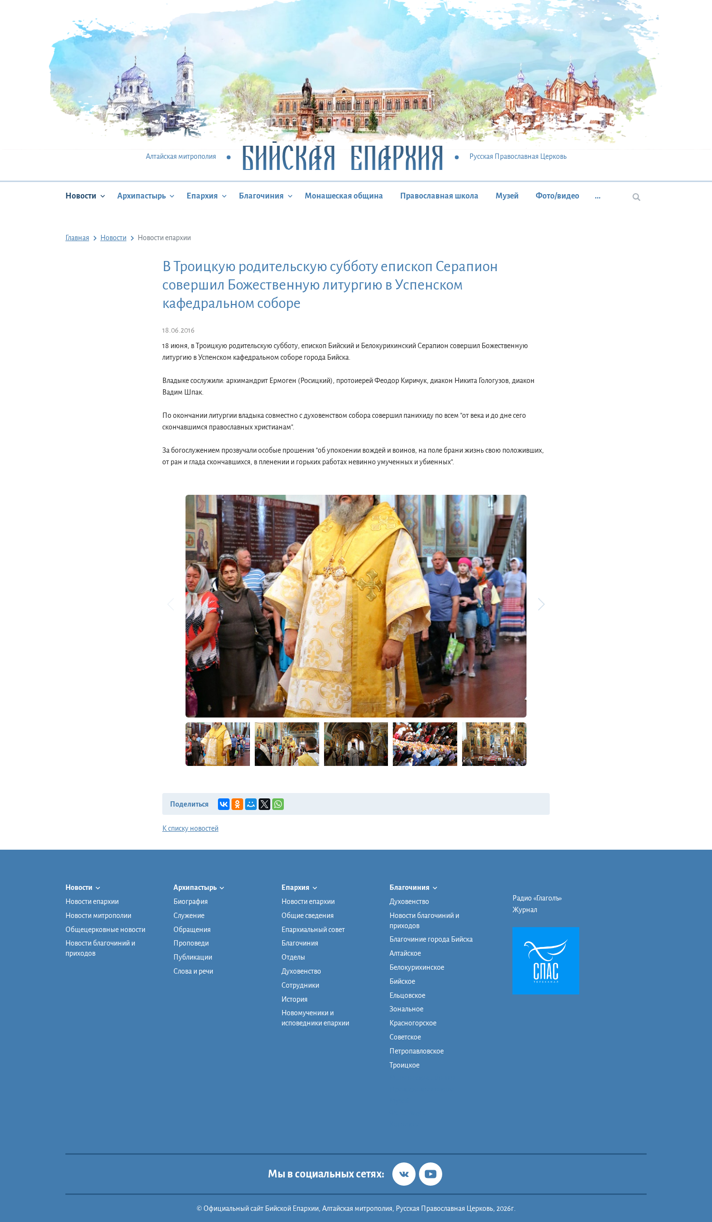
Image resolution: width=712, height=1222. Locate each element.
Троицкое (404, 1065)
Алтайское (405, 953)
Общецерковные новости (105, 929)
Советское (405, 1037)
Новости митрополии (98, 915)
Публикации (192, 957)
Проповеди (191, 943)
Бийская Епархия (342, 157)
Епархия (202, 196)
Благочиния (261, 196)
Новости (80, 196)
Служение (188, 915)
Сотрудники (300, 985)
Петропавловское (416, 1051)
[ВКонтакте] (224, 804)
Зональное (406, 1009)
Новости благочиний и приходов (100, 948)
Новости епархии (92, 901)
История (294, 999)
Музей (507, 196)
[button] (541, 604)
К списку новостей (190, 828)
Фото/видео (557, 196)
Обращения (192, 929)
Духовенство (301, 971)
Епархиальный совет (313, 929)
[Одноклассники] (237, 804)
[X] (264, 804)
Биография (190, 901)
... (598, 196)
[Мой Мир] (251, 804)
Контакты (404, 1124)
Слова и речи (193, 971)
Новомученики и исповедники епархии (315, 1018)
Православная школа (439, 196)
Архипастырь (141, 196)
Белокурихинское (416, 967)
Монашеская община (344, 196)
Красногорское (412, 1023)
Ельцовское (407, 995)
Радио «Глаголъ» (537, 898)
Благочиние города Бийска (431, 939)
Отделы (293, 957)
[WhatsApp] (278, 804)
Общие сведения (307, 915)
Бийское (402, 981)
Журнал (524, 910)
